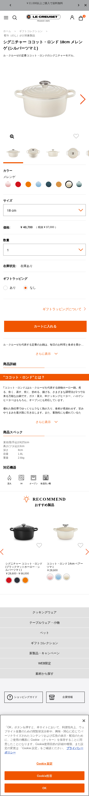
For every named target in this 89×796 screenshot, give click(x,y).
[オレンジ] (28, 185)
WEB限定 (44, 663)
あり (13, 287)
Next (78, 5)
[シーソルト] (79, 185)
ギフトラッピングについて (62, 309)
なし (33, 287)
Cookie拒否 (44, 776)
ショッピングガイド (25, 697)
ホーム (7, 31)
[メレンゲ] (69, 185)
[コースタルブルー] (38, 185)
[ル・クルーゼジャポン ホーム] (43, 17)
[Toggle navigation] (6, 18)
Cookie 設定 (44, 763)
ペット (44, 632)
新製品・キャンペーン (44, 653)
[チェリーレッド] (18, 185)
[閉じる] (84, 720)
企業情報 (67, 697)
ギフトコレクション (31, 31)
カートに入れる (45, 326)
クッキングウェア (44, 612)
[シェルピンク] (8, 185)
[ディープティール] (48, 185)
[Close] (85, 5)
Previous (10, 5)
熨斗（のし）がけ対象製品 (19, 35)
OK (44, 788)
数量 (6, 240)
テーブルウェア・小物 (44, 622)
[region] (44, 755)
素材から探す (44, 673)
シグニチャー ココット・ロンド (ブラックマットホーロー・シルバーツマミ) (23, 566)
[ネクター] (58, 185)
